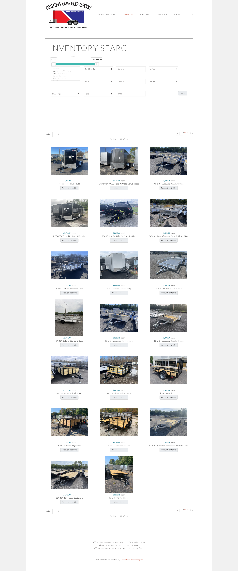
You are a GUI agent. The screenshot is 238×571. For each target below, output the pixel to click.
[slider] (53, 64)
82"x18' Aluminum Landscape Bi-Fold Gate (168, 445)
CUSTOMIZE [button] (145, 14)
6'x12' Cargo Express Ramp (119, 288)
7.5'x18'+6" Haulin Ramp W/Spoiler (69, 236)
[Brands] (65, 68)
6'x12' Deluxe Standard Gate (69, 288)
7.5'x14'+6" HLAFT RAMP (69, 184)
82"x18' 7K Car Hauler (119, 498)
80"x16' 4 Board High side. (69, 393)
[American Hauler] (65, 73)
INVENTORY (129, 14)
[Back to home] (69, 14)
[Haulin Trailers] (65, 78)
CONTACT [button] (177, 14)
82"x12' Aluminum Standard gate (168, 341)
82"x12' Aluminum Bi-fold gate (119, 341)
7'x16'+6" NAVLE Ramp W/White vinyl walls (119, 184)
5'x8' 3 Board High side (119, 445)
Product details (69, 188)
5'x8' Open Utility (169, 393)
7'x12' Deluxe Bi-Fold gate (168, 288)
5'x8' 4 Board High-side (69, 445)
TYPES (190, 14)
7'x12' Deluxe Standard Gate (69, 341)
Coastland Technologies (132, 559)
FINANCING (162, 14)
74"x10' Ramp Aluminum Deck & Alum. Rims (168, 236)
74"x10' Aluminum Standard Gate (168, 184)
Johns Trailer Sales (108, 14)
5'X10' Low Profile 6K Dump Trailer (119, 236)
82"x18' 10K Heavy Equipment (69, 498)
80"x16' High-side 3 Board (119, 393)
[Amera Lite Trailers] (65, 71)
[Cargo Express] (65, 76)
